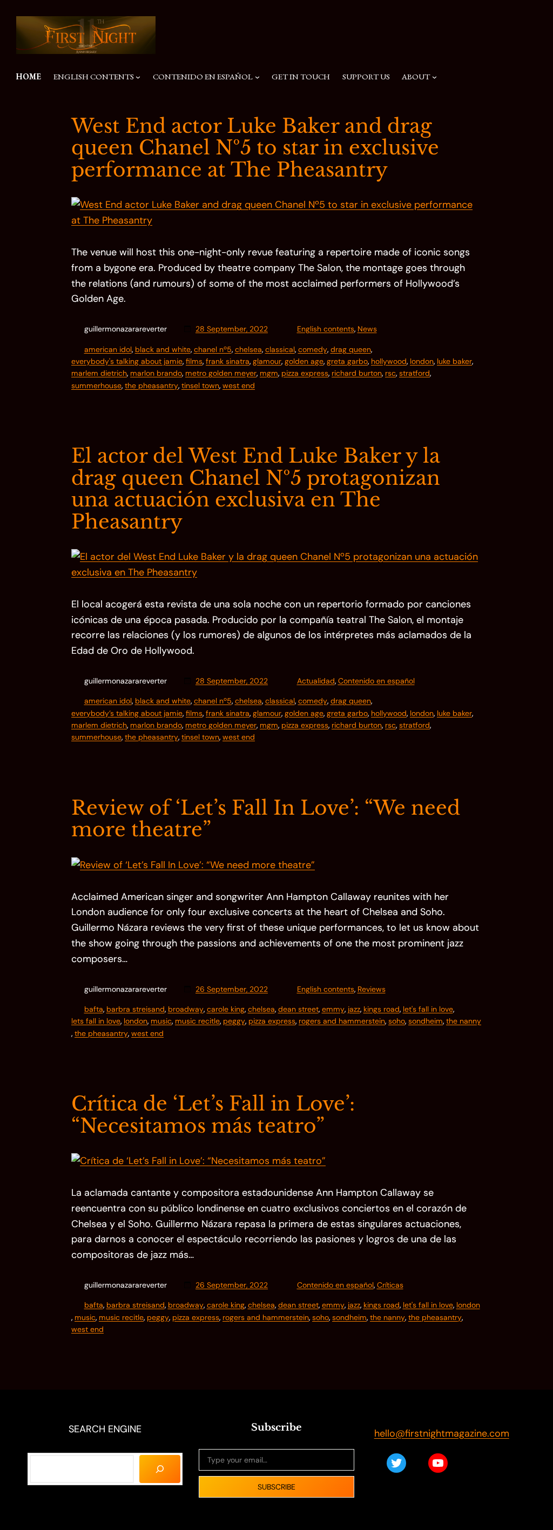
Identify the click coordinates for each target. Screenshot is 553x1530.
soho (396, 1021)
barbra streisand (135, 1009)
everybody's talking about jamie (127, 361)
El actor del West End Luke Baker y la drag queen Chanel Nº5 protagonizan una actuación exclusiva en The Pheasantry (255, 489)
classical (280, 349)
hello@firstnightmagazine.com (441, 1433)
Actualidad (316, 681)
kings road (381, 1009)
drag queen (351, 349)
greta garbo (347, 361)
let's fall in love (428, 1009)
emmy (333, 1009)
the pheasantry (151, 385)
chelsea (248, 349)
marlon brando (156, 373)
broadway (186, 1009)
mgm (269, 373)
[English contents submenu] (138, 76)
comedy (312, 349)
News (367, 329)
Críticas (390, 1285)
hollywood (389, 361)
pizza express (304, 373)
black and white (163, 349)
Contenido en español (376, 681)
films (194, 361)
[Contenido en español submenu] (257, 76)
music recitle (197, 1021)
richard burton (357, 373)
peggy (234, 1021)
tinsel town (200, 385)
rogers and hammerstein (342, 1021)
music (161, 1021)
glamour (267, 361)
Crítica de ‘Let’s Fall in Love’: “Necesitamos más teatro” (213, 1115)
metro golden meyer (221, 373)
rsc (390, 373)
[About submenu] (434, 76)
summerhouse (96, 385)
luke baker (454, 361)
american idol (108, 349)
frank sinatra (227, 361)
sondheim (425, 1021)
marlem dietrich (99, 373)
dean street (298, 1009)
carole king (226, 1009)
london (422, 361)
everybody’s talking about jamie (127, 713)
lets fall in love (95, 1021)
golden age (304, 361)
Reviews (372, 989)
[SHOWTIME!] (159, 1469)
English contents (325, 329)
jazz (354, 1009)
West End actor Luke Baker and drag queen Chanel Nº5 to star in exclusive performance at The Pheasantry (255, 148)
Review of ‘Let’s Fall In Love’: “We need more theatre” (265, 819)
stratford (414, 373)
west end (238, 385)
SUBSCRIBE (276, 1487)
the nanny (463, 1021)
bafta (93, 1009)
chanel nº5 (213, 349)
